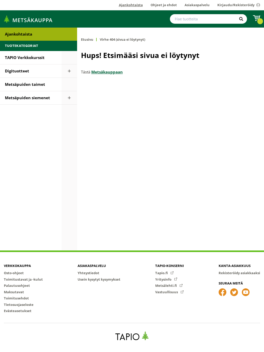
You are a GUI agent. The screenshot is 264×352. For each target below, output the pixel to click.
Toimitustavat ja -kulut (23, 279)
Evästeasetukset (17, 310)
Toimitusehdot (16, 298)
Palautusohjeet (17, 285)
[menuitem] (38, 34)
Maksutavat (14, 292)
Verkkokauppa (17, 265)
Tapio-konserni (169, 265)
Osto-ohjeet (14, 273)
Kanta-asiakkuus (235, 265)
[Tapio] (132, 335)
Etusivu (87, 39)
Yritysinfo (163, 279)
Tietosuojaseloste (19, 304)
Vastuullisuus (167, 292)
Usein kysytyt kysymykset (99, 279)
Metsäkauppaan (107, 71)
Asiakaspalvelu (92, 265)
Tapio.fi (162, 273)
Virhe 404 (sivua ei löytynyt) (122, 39)
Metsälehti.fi (166, 285)
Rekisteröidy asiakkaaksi (239, 273)
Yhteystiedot (88, 273)
